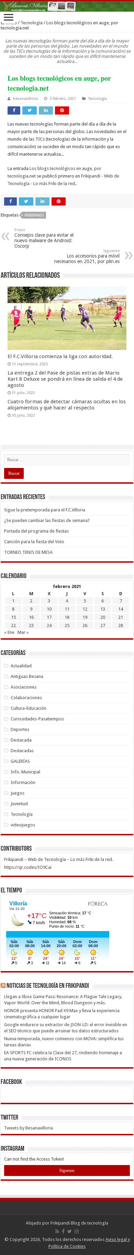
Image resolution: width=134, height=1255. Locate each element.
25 (67, 625)
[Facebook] (63, 1231)
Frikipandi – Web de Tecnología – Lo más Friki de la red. (58, 859)
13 (102, 609)
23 (31, 625)
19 (84, 617)
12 (84, 609)
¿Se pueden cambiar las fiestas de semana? (47, 520)
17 (49, 617)
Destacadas (22, 750)
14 (120, 609)
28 (120, 625)
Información (23, 782)
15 (13, 617)
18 (67, 617)
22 (13, 625)
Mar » (23, 632)
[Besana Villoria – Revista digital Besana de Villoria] (67, 6)
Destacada (21, 740)
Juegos (17, 793)
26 (84, 625)
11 (67, 609)
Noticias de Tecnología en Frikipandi (48, 986)
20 (102, 617)
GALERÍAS (20, 761)
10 (49, 609)
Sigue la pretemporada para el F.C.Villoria (44, 509)
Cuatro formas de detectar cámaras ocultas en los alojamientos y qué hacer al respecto (67, 404)
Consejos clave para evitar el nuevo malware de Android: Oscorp (44, 238)
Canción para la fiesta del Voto (34, 541)
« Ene (9, 632)
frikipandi (34, 215)
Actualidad (21, 665)
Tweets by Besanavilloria (28, 1127)
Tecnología (32, 22)
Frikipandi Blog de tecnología (79, 1223)
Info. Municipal (25, 771)
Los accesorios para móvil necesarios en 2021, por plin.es (87, 256)
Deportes (20, 729)
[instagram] (76, 1231)
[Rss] (57, 1231)
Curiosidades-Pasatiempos (37, 718)
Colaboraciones (26, 697)
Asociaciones (23, 687)
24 (49, 625)
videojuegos (23, 824)
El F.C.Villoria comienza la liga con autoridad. (60, 356)
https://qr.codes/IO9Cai (28, 867)
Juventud (19, 803)
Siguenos (67, 1170)
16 (31, 617)
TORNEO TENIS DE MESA (28, 552)
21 (120, 617)
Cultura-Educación (28, 708)
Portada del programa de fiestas (36, 531)
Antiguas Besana (27, 676)
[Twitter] (69, 1231)
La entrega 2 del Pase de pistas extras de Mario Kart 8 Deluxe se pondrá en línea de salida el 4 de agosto (65, 379)
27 (102, 625)
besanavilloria (25, 98)
